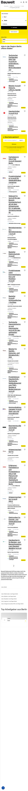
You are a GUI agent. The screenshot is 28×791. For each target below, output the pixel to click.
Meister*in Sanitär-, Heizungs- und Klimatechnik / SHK (14, 353)
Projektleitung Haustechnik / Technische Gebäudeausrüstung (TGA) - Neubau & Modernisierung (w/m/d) (15, 384)
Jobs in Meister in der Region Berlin (8, 596)
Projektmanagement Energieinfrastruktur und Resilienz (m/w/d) (15, 275)
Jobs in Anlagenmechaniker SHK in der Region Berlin (12, 603)
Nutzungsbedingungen (20, 146)
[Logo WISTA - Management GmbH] (4, 272)
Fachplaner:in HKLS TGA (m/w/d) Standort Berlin (15, 160)
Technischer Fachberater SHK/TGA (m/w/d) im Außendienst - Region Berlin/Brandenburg (15, 62)
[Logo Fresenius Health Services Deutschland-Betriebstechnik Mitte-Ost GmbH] (4, 499)
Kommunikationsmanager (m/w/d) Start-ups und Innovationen (15, 410)
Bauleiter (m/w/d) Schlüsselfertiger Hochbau (15, 299)
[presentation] (21, 2)
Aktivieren (14, 144)
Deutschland (11, 574)
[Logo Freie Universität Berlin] (4, 519)
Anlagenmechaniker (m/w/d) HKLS (15, 499)
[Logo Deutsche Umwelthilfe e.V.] (4, 197)
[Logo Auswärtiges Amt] (4, 324)
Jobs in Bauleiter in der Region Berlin (9, 598)
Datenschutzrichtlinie (13, 146)
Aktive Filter (4, 37)
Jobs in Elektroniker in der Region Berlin (9, 594)
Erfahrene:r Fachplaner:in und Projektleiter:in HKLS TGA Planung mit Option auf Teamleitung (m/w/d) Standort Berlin (15, 474)
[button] (25, 24)
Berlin (16, 574)
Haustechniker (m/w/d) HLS (14, 112)
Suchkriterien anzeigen (14, 150)
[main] (14, 317)
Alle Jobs (9, 71)
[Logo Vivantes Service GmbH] (4, 350)
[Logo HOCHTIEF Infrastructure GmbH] (4, 298)
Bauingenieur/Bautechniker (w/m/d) (15, 428)
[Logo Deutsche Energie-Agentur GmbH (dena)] (4, 178)
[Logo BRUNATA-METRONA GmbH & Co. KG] (4, 57)
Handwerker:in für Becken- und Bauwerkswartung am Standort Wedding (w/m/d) (15, 544)
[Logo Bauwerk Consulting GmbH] (4, 427)
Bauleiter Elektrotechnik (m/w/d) (14, 254)
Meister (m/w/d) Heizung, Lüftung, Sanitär (15, 88)
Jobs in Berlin (4, 587)
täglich (21, 140)
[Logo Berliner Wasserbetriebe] (4, 542)
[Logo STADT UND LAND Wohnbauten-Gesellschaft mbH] (4, 378)
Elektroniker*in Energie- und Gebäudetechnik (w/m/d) (15, 520)
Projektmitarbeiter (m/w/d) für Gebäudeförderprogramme (15, 179)
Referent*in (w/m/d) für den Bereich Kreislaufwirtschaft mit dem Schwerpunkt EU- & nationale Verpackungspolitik (15, 204)
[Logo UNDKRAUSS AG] (4, 253)
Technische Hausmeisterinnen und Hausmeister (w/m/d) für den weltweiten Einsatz (15, 328)
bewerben (23, 82)
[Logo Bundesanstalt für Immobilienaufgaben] (4, 229)
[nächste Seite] (14, 566)
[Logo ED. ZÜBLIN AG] (4, 158)
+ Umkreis (4, 24)
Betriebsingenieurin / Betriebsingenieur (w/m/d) (15, 231)
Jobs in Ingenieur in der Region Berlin (9, 601)
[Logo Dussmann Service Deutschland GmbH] (4, 87)
